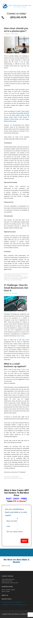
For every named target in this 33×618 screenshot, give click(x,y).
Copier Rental (15, 278)
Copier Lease (7, 278)
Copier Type (18, 275)
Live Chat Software (16, 20)
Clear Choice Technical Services (19, 277)
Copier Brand (24, 274)
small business (19, 478)
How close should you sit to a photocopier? (12, 602)
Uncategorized (15, 476)
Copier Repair (22, 278)
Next (24, 541)
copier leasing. (21, 335)
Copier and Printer (16, 274)
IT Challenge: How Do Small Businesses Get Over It (16, 288)
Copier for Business (9, 275)
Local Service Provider (15, 279)
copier (12, 478)
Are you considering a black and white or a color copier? (16, 512)
